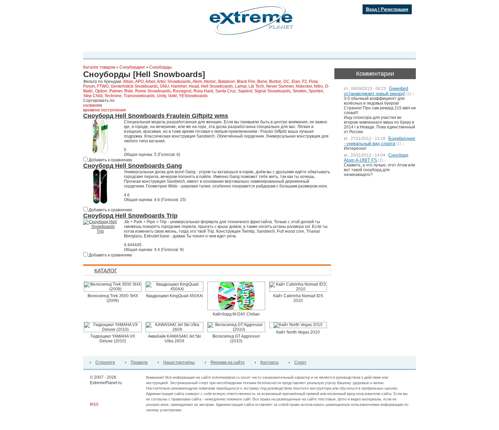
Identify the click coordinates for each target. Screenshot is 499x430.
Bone (262, 81)
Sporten (316, 91)
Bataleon (226, 81)
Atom (197, 81)
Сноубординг (132, 67)
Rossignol (182, 91)
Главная (97, 45)
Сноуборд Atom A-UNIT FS (376, 158)
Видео (169, 45)
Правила (139, 362)
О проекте (105, 362)
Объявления (263, 45)
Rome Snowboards (153, 91)
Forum (89, 86)
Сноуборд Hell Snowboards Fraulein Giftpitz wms (155, 115)
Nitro (318, 86)
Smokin (300, 91)
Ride (128, 91)
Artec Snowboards (174, 81)
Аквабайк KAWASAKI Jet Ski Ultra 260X (174, 338)
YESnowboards (193, 95)
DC (286, 81)
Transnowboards (139, 95)
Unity (161, 95)
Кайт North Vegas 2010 (298, 332)
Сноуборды (160, 67)
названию (92, 105)
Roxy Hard (203, 91)
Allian (128, 81)
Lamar (240, 86)
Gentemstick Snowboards (134, 86)
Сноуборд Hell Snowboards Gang (132, 165)
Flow (313, 81)
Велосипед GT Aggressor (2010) (236, 338)
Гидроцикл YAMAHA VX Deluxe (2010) (113, 338)
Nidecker (304, 86)
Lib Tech (256, 86)
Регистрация (394, 9)
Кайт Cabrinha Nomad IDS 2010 (298, 298)
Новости (149, 45)
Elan (296, 81)
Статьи (287, 45)
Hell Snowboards (217, 86)
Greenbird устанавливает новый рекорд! (376, 91)
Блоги (218, 45)
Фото (185, 45)
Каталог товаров (99, 67)
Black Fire (246, 81)
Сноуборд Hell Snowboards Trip (130, 215)
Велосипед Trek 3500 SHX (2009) (113, 298)
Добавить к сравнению (110, 160)
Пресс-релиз (123, 45)
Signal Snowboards (272, 91)
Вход (371, 9)
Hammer (179, 86)
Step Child (93, 95)
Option (101, 91)
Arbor (150, 81)
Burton (275, 81)
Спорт (300, 362)
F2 (304, 81)
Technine (113, 95)
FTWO (103, 86)
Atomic (210, 81)
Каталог (237, 45)
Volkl (172, 95)
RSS (94, 404)
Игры (305, 45)
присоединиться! (121, 31)
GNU (164, 86)
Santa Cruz (225, 91)
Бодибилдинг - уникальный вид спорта (379, 141)
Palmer (115, 91)
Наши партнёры (179, 362)
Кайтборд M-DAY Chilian (236, 314)
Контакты (269, 362)
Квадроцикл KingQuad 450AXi (174, 295)
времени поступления (104, 110)
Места (202, 45)
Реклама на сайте (227, 362)
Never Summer (280, 86)
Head (194, 86)
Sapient (245, 91)
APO (139, 81)
